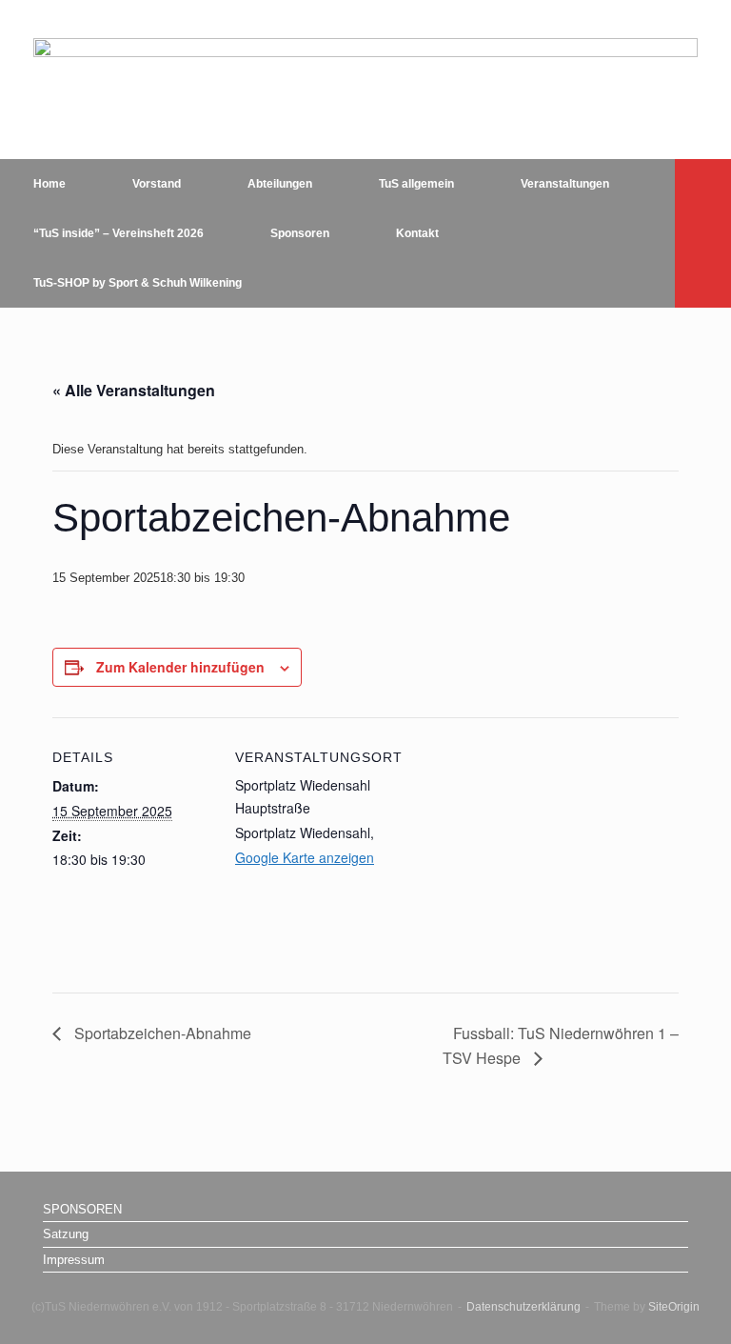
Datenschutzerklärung (523, 1307)
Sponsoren (299, 233)
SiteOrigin (674, 1307)
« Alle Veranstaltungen (133, 390)
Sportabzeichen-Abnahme (160, 1033)
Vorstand (156, 184)
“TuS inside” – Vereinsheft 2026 (118, 233)
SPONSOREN (82, 1209)
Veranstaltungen (565, 184)
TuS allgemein (416, 184)
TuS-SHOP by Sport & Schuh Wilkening (137, 283)
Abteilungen (279, 184)
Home (49, 184)
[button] (703, 233)
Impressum (74, 1260)
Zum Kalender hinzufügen (180, 666)
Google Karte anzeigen (304, 857)
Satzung (66, 1234)
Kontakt (417, 233)
